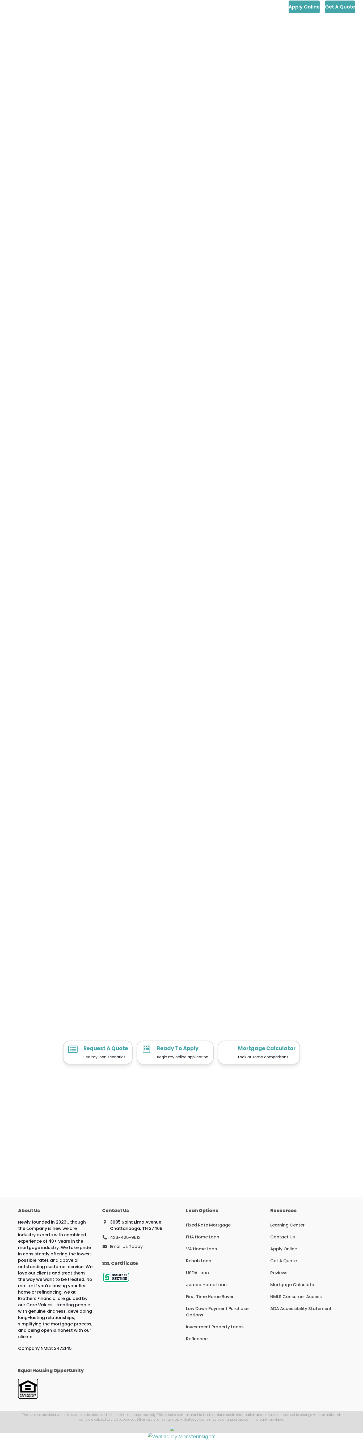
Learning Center (287, 1225)
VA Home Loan (201, 1249)
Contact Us (282, 1237)
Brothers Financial (42, 6)
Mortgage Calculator (293, 1285)
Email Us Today (126, 1246)
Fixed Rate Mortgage (208, 1225)
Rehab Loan (198, 1261)
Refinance (197, 1339)
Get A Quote (283, 1261)
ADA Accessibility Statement (301, 1309)
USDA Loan (197, 1273)
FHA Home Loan (202, 1237)
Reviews (279, 1273)
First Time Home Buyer (210, 1297)
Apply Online (283, 1249)
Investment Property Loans (215, 1327)
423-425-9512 (125, 1237)
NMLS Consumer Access (296, 1297)
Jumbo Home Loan (206, 1285)
